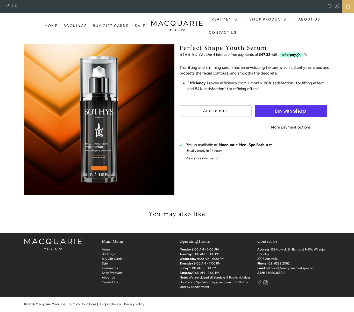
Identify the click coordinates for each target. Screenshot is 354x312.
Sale (140, 26)
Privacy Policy (134, 304)
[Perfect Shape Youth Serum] (99, 119)
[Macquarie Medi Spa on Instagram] (16, 7)
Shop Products (267, 19)
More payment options (291, 127)
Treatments (223, 19)
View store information (202, 158)
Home (51, 26)
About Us (309, 19)
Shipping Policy (110, 304)
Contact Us (223, 32)
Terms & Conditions (82, 304)
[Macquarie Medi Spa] (177, 26)
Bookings (75, 26)
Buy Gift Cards (111, 26)
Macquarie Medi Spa (50, 304)
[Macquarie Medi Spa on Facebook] (8, 7)
